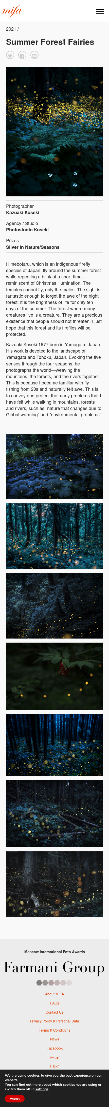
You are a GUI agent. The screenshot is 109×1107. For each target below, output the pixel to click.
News (54, 1038)
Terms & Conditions (54, 1030)
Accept (15, 1099)
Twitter (54, 1057)
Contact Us (54, 1012)
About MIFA (54, 993)
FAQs (54, 1003)
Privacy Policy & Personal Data (54, 1020)
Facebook (55, 1048)
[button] (10, 55)
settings (41, 1089)
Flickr (54, 1066)
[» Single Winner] (12, 11)
